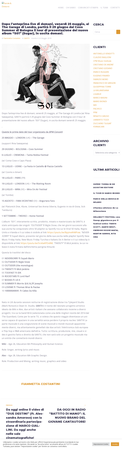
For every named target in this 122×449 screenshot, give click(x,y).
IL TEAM (104, 7)
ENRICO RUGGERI (101, 72)
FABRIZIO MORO (100, 79)
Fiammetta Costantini (12, 38)
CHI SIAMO (71, 7)
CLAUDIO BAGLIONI (102, 57)
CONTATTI (115, 7)
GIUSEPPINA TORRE (102, 86)
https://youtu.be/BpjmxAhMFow (63, 232)
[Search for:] (104, 32)
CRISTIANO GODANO (102, 68)
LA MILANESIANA (101, 90)
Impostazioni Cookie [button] (101, 444)
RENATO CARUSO (101, 116)
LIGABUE (97, 94)
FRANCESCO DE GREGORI (104, 83)
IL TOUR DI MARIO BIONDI (106, 193)
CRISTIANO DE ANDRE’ (103, 64)
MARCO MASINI (100, 97)
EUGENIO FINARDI (101, 75)
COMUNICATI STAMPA (88, 7)
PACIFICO (97, 108)
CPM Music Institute (102, 61)
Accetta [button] (115, 444)
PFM (95, 112)
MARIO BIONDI (100, 101)
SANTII (26, 38)
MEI (95, 105)
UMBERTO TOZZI (101, 119)
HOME (61, 7)
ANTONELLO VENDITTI (103, 53)
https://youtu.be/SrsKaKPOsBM (36, 243)
